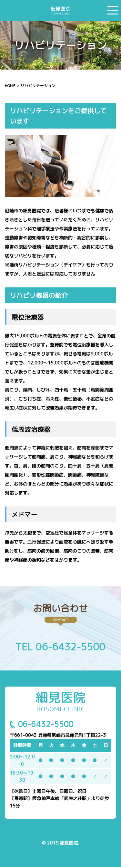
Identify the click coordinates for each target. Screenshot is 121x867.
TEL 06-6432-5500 (60, 646)
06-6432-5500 (46, 723)
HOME (10, 85)
